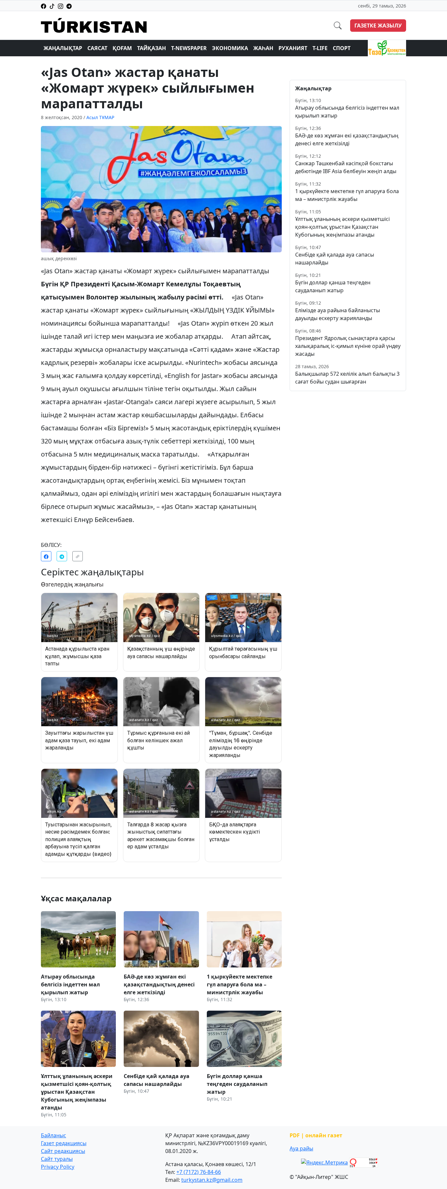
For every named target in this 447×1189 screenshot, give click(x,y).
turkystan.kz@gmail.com (211, 1179)
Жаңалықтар (63, 48)
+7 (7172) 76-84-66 (198, 1172)
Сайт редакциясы (63, 1151)
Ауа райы (301, 1148)
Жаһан (263, 48)
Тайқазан (151, 48)
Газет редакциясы (63, 1143)
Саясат (97, 48)
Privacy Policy (57, 1166)
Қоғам (122, 48)
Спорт (341, 48)
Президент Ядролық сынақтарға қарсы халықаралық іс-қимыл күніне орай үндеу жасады (348, 345)
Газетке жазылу (378, 25)
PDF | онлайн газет (316, 1135)
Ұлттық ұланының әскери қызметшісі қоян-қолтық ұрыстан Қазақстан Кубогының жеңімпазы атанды (342, 226)
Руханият (292, 48)
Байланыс (53, 1135)
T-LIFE (320, 48)
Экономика (230, 48)
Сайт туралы (57, 1158)
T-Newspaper (189, 48)
